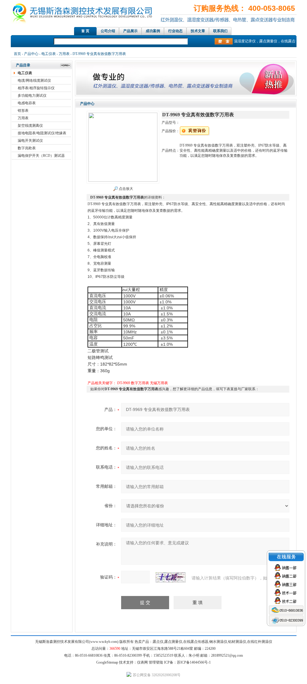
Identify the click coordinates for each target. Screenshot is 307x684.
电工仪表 (48, 54)
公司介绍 (108, 31)
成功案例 (153, 31)
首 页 (85, 31)
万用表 (64, 54)
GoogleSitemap (107, 662)
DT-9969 (123, 383)
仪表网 (142, 662)
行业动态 (175, 31)
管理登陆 (156, 662)
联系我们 (220, 31)
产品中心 (31, 54)
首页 (17, 54)
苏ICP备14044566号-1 (194, 662)
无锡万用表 (159, 383)
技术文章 (198, 31)
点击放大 (125, 189)
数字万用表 (140, 383)
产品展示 (130, 31)
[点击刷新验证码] (171, 577)
